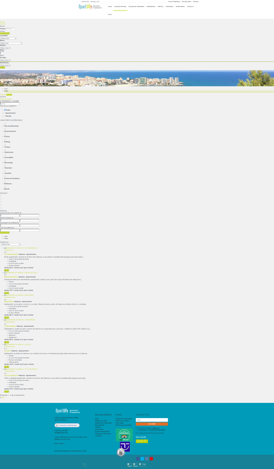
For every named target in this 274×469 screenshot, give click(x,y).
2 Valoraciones (9, 322)
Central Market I (10, 326)
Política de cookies (122, 421)
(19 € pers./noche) (26, 290)
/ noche (16, 268)
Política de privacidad (123, 425)
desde (6, 268)
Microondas (8, 163)
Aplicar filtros (4, 232)
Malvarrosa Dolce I (11, 277)
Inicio (110, 6)
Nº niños (3, 58)
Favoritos (196, 1)
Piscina (7, 136)
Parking (7, 142)
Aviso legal (119, 423)
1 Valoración (8, 250)
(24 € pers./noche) (26, 268)
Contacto (190, 6)
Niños (2, 50)
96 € (11, 268)
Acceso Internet (10, 131)
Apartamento (11, 113)
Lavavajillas (8, 157)
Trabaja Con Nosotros (103, 433)
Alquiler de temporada (136, 6)
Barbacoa (8, 184)
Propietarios (180, 6)
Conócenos (169, 6)
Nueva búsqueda (6, 99)
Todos (8, 110)
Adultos (3, 45)
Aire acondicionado (11, 126)
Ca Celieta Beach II (11, 254)
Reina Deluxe (9, 301)
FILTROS (3, 24)
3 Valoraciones (9, 371)
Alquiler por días (120, 6)
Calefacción (8, 152)
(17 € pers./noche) (26, 339)
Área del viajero (186, 1)
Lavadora (7, 173)
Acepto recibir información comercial (151, 433)
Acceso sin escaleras (11, 178)
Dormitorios (4, 63)
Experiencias (151, 6)
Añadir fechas (4, 33)
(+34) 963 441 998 (60, 430)
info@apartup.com (61, 433)
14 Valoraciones (9, 297)
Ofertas (160, 6)
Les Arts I (7, 351)
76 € (11, 290)
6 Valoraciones (9, 346)
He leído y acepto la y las (151, 429)
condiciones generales (157, 430)
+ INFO (6, 270)
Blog (110, 14)
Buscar (2, 22)
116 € (11, 364)
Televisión (8, 168)
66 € (11, 339)
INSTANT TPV (142, 441)
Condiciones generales (123, 418)
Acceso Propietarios (174, 1)
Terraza (7, 147)
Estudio (8, 116)
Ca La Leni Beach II (11, 375)
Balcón (6, 189)
